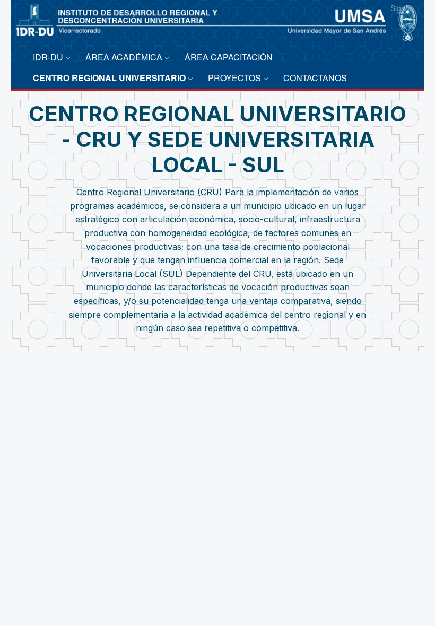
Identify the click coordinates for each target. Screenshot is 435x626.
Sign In (402, 8)
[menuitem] (54, 57)
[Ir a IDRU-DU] (45, 30)
